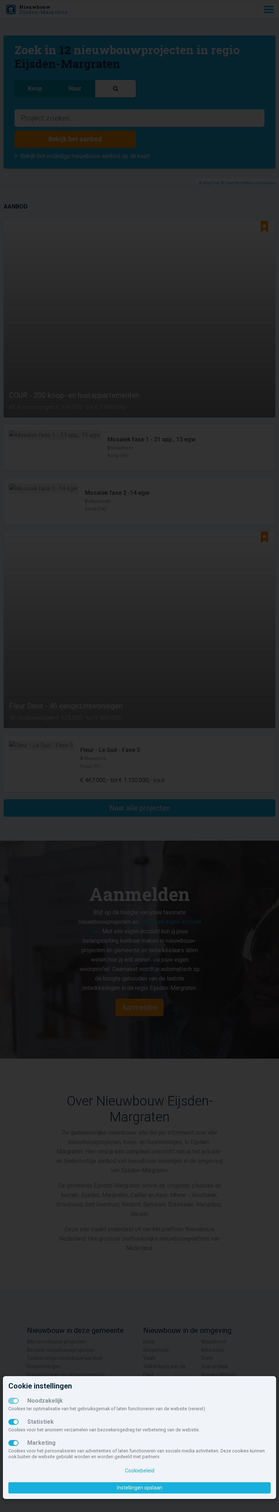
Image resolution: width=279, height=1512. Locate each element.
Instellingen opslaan (139, 1488)
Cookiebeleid (139, 1470)
